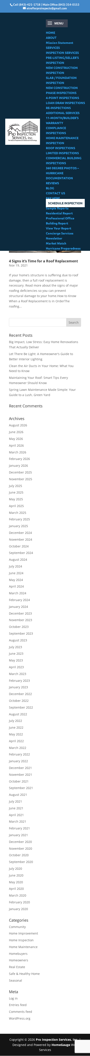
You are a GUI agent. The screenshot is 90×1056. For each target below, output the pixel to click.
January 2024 (18, 607)
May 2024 (16, 580)
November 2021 (20, 774)
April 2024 (16, 586)
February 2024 (19, 600)
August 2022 (18, 714)
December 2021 (20, 768)
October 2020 (19, 855)
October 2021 (19, 781)
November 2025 (20, 479)
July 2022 (15, 721)
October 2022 (19, 701)
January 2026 (18, 465)
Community (17, 927)
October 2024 (19, 546)
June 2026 (16, 432)
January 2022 (18, 761)
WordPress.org (19, 1018)
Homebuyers (18, 954)
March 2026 (17, 452)
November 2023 (20, 620)
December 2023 (20, 613)
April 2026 (16, 445)
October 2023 (19, 627)
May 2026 (16, 439)
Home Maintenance (23, 947)
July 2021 (15, 801)
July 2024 (15, 566)
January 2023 (18, 687)
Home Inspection (21, 940)
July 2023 (15, 647)
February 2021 (19, 828)
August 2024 (18, 559)
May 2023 (16, 660)
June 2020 (16, 875)
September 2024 (21, 553)
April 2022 (16, 741)
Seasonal (15, 980)
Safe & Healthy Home (24, 974)
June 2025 (16, 492)
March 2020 (17, 895)
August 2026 (18, 425)
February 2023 (19, 680)
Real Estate (17, 967)
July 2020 (15, 868)
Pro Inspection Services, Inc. (57, 1039)
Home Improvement (23, 933)
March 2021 (17, 821)
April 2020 (16, 889)
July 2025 (15, 486)
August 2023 (18, 640)
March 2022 (17, 748)
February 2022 (19, 754)
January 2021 (18, 835)
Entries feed (18, 1005)
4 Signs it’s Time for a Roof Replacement (43, 261)
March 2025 (17, 513)
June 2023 (16, 653)
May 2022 (16, 734)
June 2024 (16, 573)
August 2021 (18, 795)
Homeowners (18, 960)
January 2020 (18, 909)
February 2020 (19, 902)
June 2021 (16, 808)
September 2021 (21, 788)
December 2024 (20, 533)
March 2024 (17, 593)
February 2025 (19, 519)
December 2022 (20, 694)
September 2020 (21, 862)
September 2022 (21, 707)
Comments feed (20, 1012)
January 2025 (18, 526)
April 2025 (16, 506)
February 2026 (19, 459)
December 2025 (20, 472)
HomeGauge (61, 1045)
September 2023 (21, 633)
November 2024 (20, 539)
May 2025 (16, 499)
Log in (13, 998)
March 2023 (17, 674)
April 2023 (16, 667)
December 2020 (20, 842)
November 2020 (20, 848)
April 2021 (16, 815)
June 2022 (16, 727)
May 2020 (16, 882)
